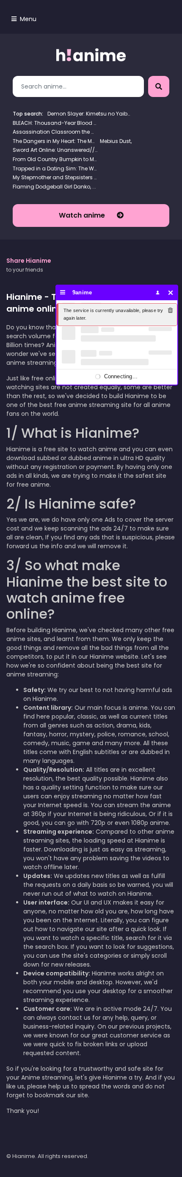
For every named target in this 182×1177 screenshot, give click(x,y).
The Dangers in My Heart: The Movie (55, 141)
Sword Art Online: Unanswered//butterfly (55, 150)
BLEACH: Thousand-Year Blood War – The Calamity (55, 123)
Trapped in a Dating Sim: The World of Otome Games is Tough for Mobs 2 (55, 168)
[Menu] (62, 292)
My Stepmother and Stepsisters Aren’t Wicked (55, 177)
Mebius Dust (115, 141)
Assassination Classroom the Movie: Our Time (55, 131)
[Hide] (170, 292)
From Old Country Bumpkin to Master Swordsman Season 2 (55, 159)
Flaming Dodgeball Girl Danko (51, 186)
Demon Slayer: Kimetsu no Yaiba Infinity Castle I (89, 113)
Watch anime (83, 215)
